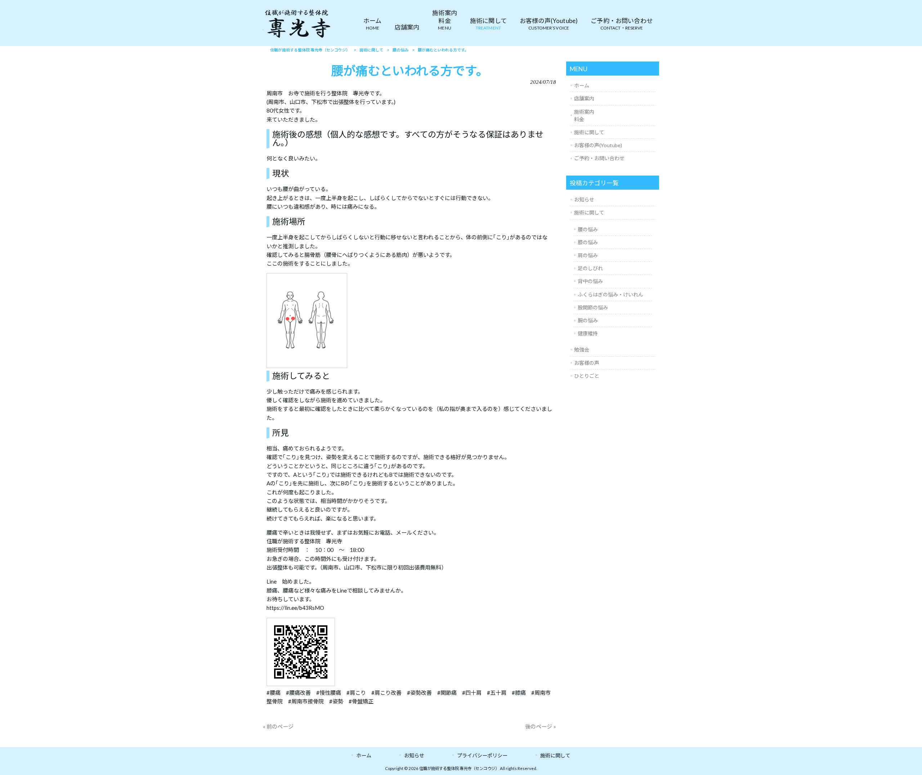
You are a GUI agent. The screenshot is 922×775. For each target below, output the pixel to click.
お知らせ (584, 199)
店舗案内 (584, 98)
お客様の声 (586, 363)
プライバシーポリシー (482, 755)
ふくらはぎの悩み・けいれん (610, 294)
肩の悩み (588, 255)
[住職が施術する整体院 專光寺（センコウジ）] (297, 37)
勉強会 (581, 349)
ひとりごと (586, 376)
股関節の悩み (593, 307)
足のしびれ (590, 268)
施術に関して (589, 132)
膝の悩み (588, 242)
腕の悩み (588, 320)
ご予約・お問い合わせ (599, 158)
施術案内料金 (584, 115)
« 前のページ (278, 726)
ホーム (581, 85)
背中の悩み (590, 281)
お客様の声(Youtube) (598, 145)
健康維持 (588, 333)
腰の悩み (588, 229)
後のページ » (540, 726)
